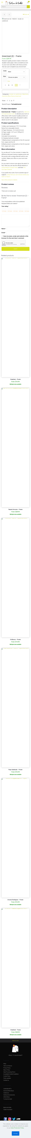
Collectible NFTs (7, 1088)
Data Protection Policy (17, 1128)
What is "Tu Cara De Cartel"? (15, 1055)
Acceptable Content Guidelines (11, 1074)
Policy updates (7, 1078)
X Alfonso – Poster (15, 639)
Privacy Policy (6, 1067)
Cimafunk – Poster (15, 379)
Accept (15, 1133)
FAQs (4, 1063)
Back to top (15, 1040)
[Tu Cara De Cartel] (14, 3)
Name (4, 228)
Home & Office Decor (8, 96)
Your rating (5, 206)
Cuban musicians (7, 1109)
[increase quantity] (12, 85)
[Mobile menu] (2, 2)
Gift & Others (6, 1097)
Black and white (7, 1107)
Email (4, 232)
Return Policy (6, 1070)
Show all (26, 14)
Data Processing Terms (9, 1072)
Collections (25, 94)
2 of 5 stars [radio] (10, 211)
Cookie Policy (6, 1076)
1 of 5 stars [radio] (4, 211)
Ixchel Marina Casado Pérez (10, 167)
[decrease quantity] (5, 85)
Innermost (18, 96)
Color (5, 70)
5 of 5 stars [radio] (27, 211)
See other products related (9, 180)
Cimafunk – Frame (15, 1030)
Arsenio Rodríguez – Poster (15, 899)
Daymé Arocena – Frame (15, 509)
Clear (8, 81)
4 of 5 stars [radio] (21, 211)
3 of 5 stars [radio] (15, 211)
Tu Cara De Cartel (7, 1099)
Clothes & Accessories (9, 1095)
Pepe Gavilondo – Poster (15, 769)
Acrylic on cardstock (15, 94)
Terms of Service (7, 1065)
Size (4, 76)
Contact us (6, 1080)
